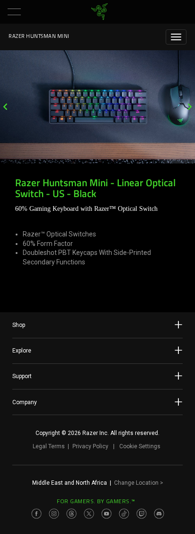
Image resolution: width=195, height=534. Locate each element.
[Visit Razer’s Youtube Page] (106, 513)
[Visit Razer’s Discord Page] (159, 513)
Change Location (138, 483)
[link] (99, 12)
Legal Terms (49, 446)
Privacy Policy (90, 446)
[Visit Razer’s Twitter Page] (89, 513)
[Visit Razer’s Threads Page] (71, 513)
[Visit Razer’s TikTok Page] (124, 513)
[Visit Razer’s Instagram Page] (54, 513)
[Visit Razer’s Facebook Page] (36, 513)
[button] (14, 12)
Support (22, 376)
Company (24, 402)
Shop (18, 325)
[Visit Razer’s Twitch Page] (141, 513)
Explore (21, 350)
